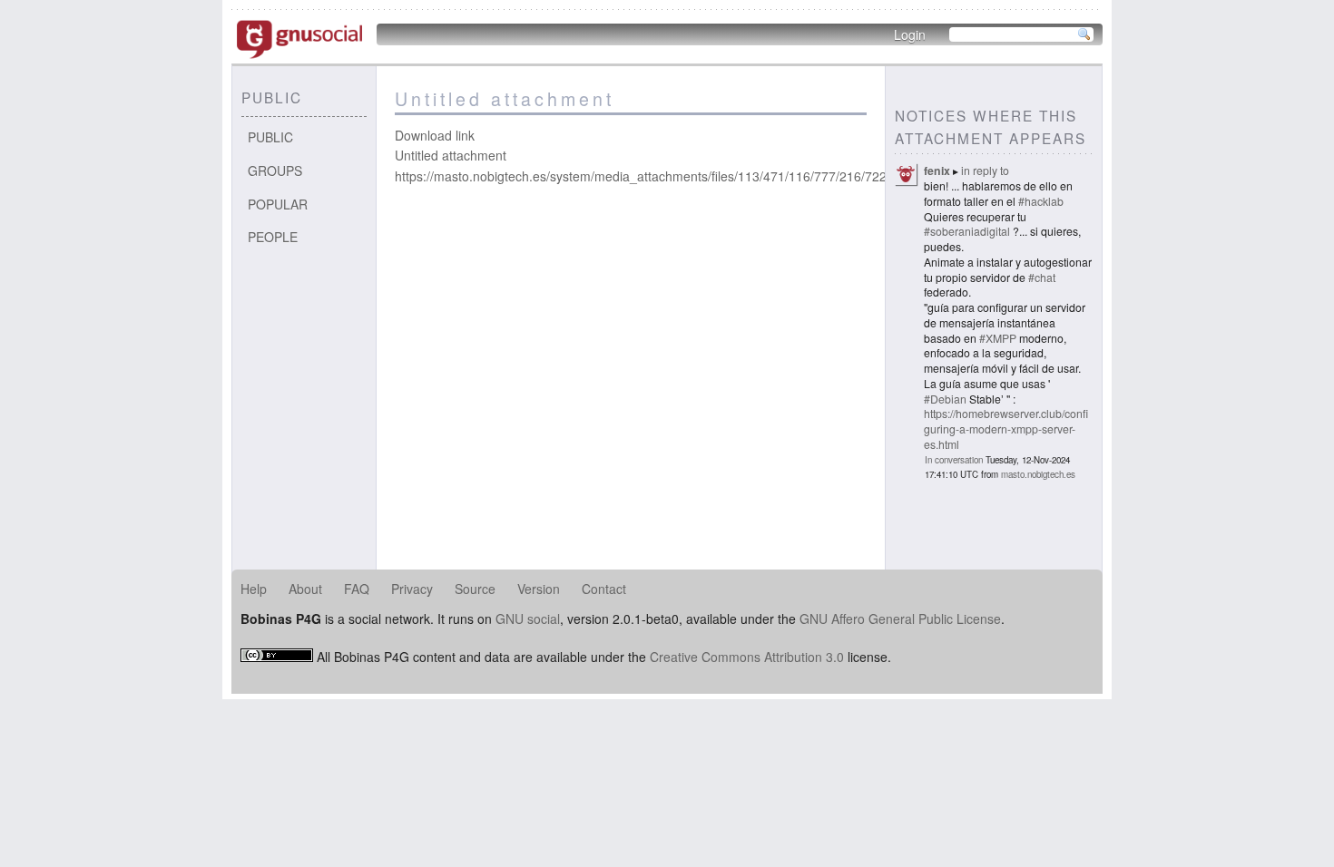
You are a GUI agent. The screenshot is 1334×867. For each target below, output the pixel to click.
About (305, 589)
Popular (278, 204)
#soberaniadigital (967, 231)
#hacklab (1041, 201)
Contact (604, 589)
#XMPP (997, 338)
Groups (275, 170)
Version (538, 589)
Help (253, 589)
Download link (435, 135)
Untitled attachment (450, 155)
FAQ (356, 589)
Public (270, 137)
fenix (937, 170)
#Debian (945, 398)
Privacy (412, 589)
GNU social (527, 618)
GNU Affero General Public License (900, 618)
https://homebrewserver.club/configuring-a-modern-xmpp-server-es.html (1006, 428)
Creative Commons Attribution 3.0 (747, 657)
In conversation (954, 459)
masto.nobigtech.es (1038, 474)
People (273, 237)
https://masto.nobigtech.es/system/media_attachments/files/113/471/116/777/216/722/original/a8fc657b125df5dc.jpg (729, 176)
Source (475, 589)
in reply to (985, 170)
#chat (1041, 277)
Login (910, 34)
